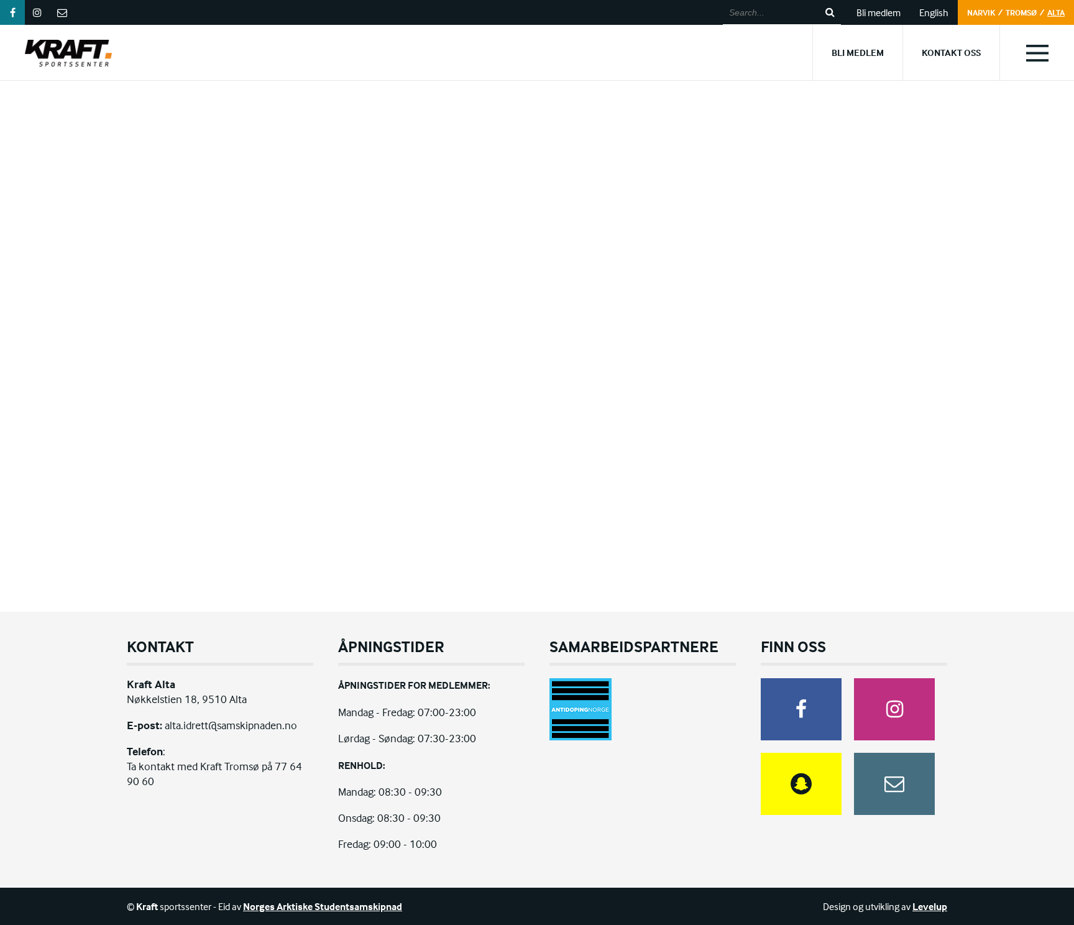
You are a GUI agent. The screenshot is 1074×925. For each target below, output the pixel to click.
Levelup (929, 906)
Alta (1056, 12)
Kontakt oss (951, 52)
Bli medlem (878, 12)
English (933, 12)
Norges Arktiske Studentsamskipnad (322, 906)
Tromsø (1021, 12)
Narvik (981, 12)
